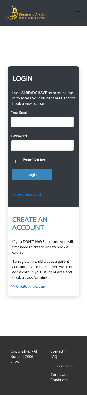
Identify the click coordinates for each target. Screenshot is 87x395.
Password (19, 135)
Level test (65, 365)
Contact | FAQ (58, 354)
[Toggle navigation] (77, 13)
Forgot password (26, 194)
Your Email (19, 112)
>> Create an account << (31, 286)
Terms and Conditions (59, 377)
